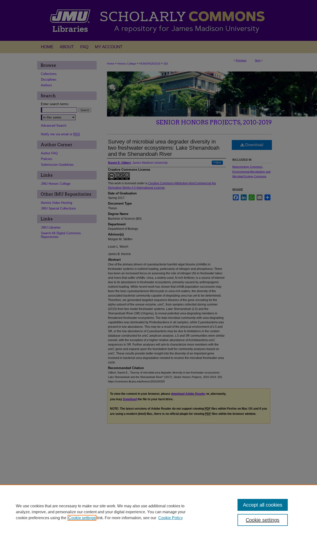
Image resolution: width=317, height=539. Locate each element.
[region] (158, 512)
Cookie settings (82, 518)
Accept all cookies (262, 505)
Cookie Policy (170, 518)
